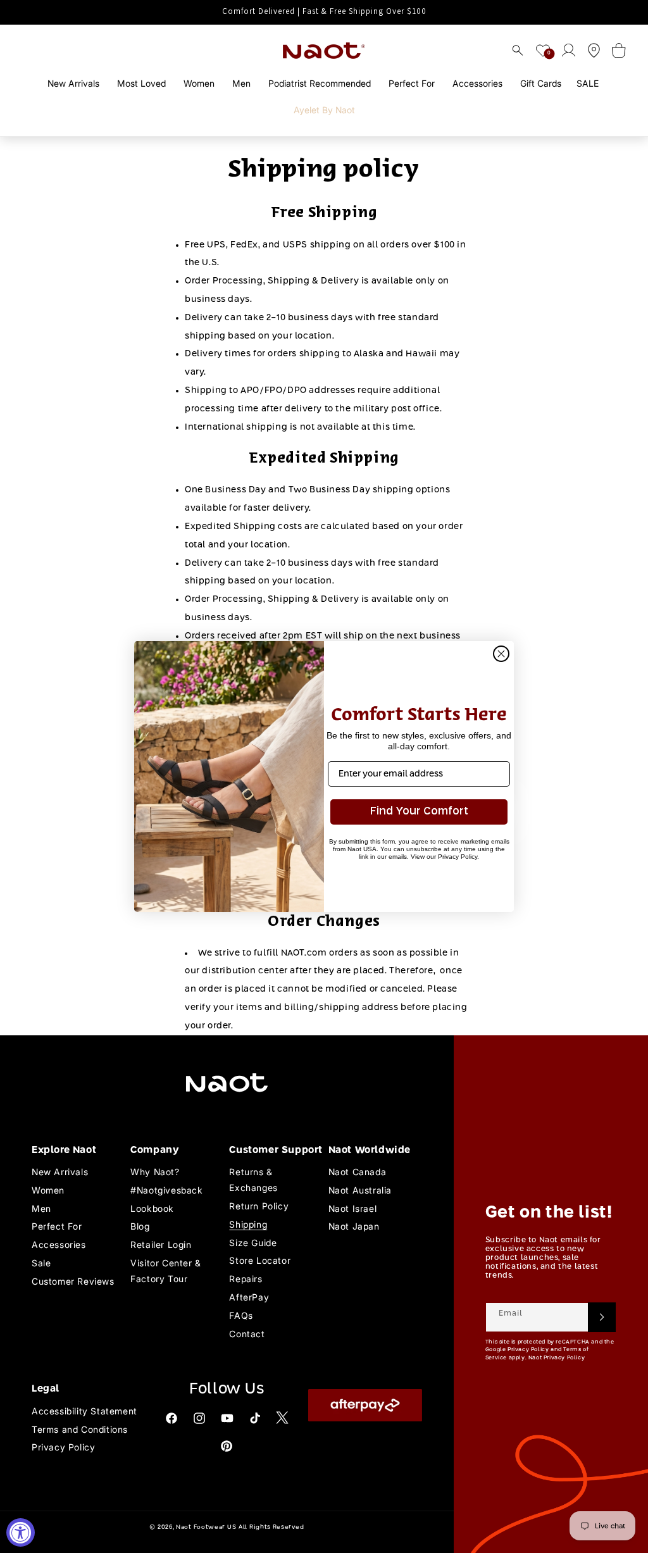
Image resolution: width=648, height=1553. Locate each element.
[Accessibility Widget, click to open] (20, 1532)
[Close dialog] (501, 653)
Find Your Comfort (419, 811)
